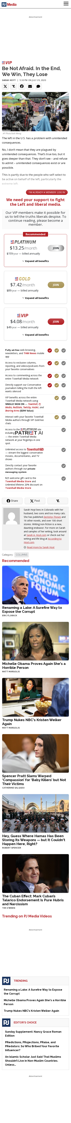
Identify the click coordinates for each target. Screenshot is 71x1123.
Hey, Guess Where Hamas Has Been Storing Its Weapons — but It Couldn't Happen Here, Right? (33, 840)
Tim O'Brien (8, 908)
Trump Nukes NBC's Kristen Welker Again (31, 722)
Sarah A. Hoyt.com (36, 535)
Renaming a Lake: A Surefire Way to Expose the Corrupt (32, 610)
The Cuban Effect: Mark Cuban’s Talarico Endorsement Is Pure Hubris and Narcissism (33, 900)
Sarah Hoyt (9, 80)
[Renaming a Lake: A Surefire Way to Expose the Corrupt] (35, 585)
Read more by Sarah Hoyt (40, 547)
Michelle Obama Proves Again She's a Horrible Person (34, 666)
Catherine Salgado (13, 788)
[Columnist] (12, 515)
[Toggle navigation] (66, 4)
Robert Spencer (11, 848)
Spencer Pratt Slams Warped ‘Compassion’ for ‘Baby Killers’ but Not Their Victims (34, 780)
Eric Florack (9, 615)
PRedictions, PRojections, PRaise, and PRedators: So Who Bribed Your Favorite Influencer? (32, 1046)
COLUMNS (21, 554)
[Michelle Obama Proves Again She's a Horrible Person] (35, 641)
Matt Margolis (11, 671)
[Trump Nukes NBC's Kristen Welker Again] (35, 697)
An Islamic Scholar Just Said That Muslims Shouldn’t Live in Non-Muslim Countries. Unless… (33, 1060)
